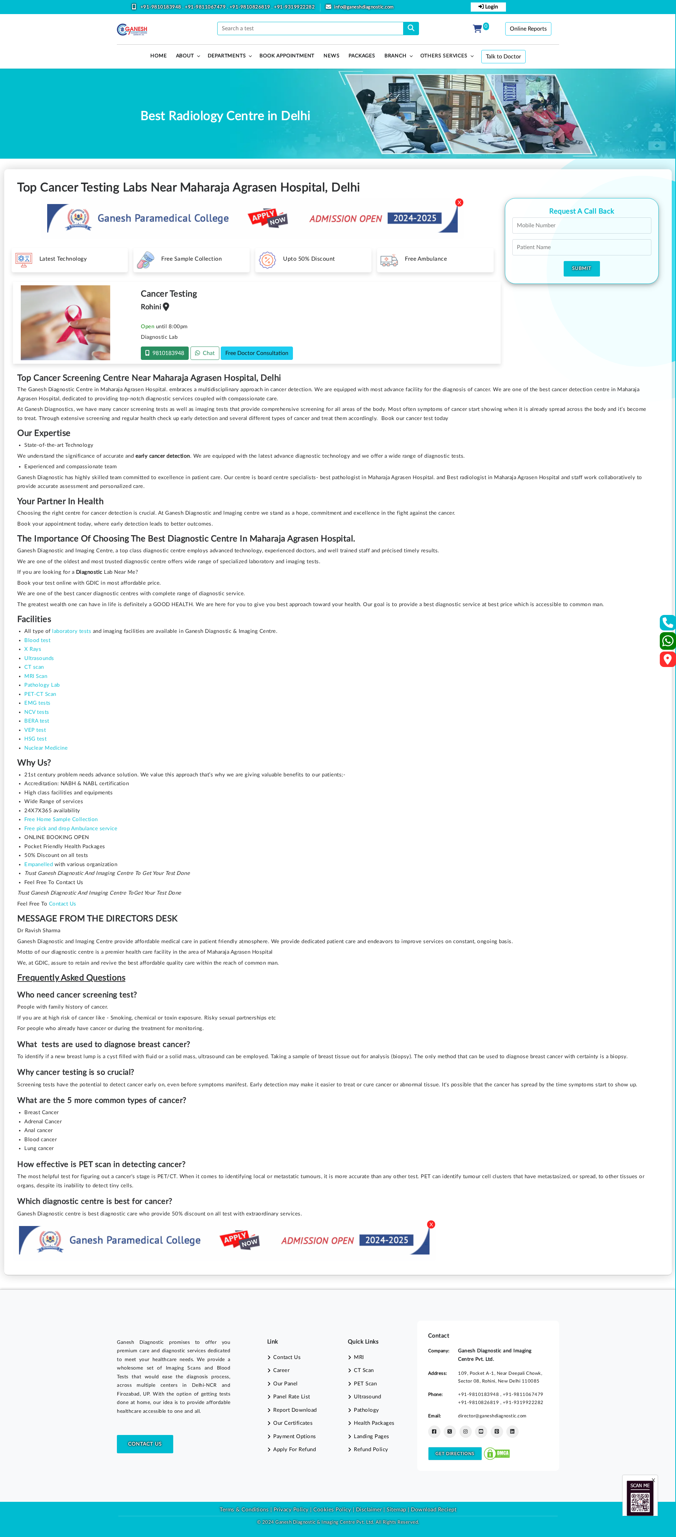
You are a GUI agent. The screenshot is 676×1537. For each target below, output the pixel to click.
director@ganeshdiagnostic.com (492, 1416)
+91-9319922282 (294, 7)
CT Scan (364, 1370)
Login (491, 6)
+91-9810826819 (251, 7)
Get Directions (455, 1454)
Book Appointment (286, 55)
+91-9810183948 (161, 7)
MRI (359, 1357)
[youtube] (481, 1431)
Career (281, 1370)
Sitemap (396, 1509)
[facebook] (434, 1431)
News (331, 55)
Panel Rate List (291, 1396)
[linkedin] (512, 1431)
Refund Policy (371, 1449)
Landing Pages (371, 1436)
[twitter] (450, 1431)
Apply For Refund (294, 1449)
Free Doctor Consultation (256, 353)
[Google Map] (668, 661)
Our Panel (285, 1383)
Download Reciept (433, 1509)
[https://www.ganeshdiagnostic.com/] (132, 29)
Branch (395, 55)
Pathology (366, 1410)
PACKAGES (362, 55)
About (185, 55)
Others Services (444, 55)
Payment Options (294, 1436)
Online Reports (528, 29)
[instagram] (465, 1431)
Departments (227, 55)
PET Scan (365, 1383)
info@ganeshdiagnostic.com (364, 7)
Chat (207, 353)
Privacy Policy (290, 1509)
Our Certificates (293, 1423)
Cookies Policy (332, 1509)
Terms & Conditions (244, 1509)
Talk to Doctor (503, 56)
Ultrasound (367, 1396)
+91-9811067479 (206, 7)
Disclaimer (369, 1509)
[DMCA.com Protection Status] (496, 1453)
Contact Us (145, 1444)
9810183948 (167, 353)
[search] (411, 28)
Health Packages (374, 1423)
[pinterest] (497, 1431)
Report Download (295, 1410)
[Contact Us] (668, 625)
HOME (158, 55)
